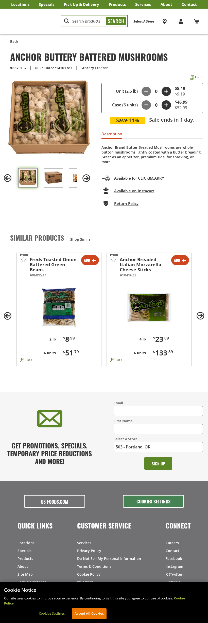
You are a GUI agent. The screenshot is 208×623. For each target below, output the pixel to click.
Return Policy (126, 203)
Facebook (174, 558)
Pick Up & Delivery (81, 4)
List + (198, 77)
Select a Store (125, 439)
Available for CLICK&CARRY (139, 178)
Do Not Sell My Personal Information (109, 558)
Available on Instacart (134, 190)
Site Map (25, 574)
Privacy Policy (89, 550)
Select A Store (143, 21)
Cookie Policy (88, 574)
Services (143, 4)
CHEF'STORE (30, 21)
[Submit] (116, 21)
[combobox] (94, 21)
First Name (123, 421)
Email (118, 403)
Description (111, 133)
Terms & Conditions (94, 566)
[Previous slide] (7, 178)
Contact (189, 4)
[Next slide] (86, 178)
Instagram (174, 566)
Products (117, 4)
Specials (46, 4)
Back (14, 41)
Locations (20, 4)
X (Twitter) (174, 574)
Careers (172, 542)
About (166, 4)
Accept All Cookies (89, 613)
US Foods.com (54, 501)
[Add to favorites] (23, 259)
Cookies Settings (153, 501)
